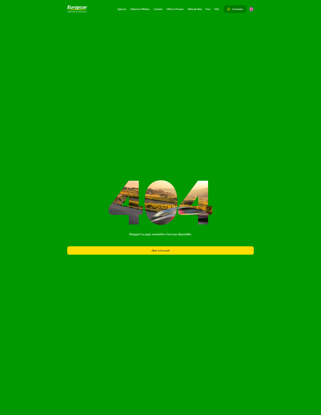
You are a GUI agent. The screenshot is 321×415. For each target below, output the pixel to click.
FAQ (216, 9)
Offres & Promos (175, 9)
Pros (208, 9)
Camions (158, 9)
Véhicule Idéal (195, 9)
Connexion (237, 9)
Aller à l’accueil (160, 250)
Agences (122, 9)
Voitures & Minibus (140, 9)
